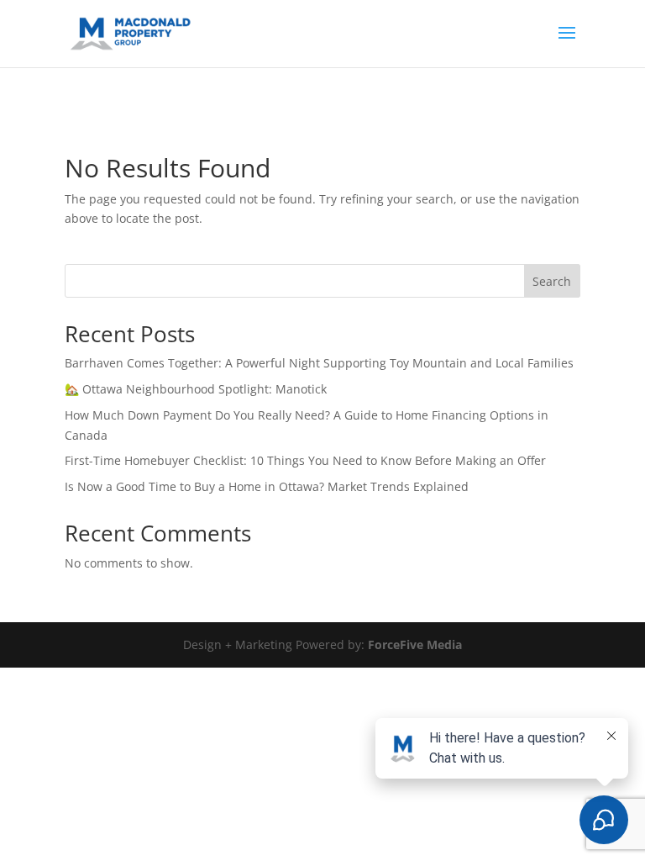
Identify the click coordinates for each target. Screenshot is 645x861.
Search (551, 281)
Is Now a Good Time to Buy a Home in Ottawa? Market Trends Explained (267, 486)
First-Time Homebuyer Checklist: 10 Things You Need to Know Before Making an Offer (305, 460)
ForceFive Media (415, 644)
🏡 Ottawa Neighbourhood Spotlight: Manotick (196, 389)
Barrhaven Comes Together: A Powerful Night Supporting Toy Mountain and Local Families (319, 363)
